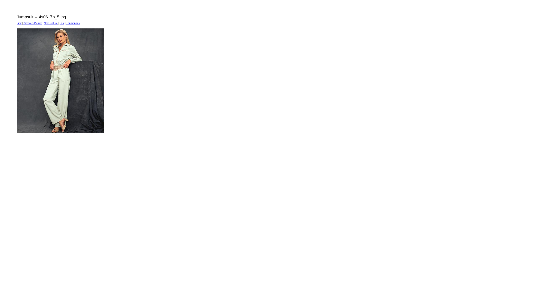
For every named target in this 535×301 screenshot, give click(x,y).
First (19, 23)
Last (62, 23)
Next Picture (51, 23)
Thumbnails (73, 23)
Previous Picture (32, 23)
